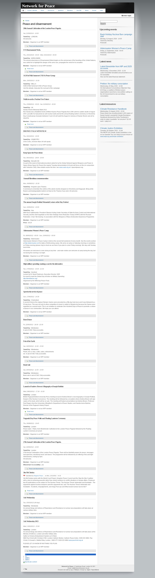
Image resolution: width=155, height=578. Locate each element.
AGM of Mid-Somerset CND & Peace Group (39, 76)
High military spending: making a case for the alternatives (43, 264)
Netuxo (77, 569)
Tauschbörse (95, 569)
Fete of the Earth (29, 341)
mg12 (88, 569)
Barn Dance (27, 320)
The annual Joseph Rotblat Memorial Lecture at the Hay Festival (45, 202)
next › (27, 558)
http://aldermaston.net (32, 243)
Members (70, 10)
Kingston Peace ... (39, 475)
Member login (126, 16)
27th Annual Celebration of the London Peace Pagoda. (42, 442)
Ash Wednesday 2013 (30, 521)
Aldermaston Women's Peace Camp (36, 230)
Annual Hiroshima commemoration (35, 178)
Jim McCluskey (28, 472)
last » (27, 559)
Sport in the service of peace (32, 292)
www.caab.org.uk (64, 167)
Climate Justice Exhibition (111, 128)
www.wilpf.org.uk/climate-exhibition (111, 136)
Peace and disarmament (36, 46)
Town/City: (103, 41)
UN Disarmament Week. (32, 50)
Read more (30, 68)
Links (101, 10)
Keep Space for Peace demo (33, 153)
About (86, 10)
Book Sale (26, 365)
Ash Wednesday (29, 498)
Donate (94, 10)
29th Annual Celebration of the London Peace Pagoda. (42, 28)
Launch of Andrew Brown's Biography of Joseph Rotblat (43, 386)
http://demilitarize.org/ (30, 278)
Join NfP (78, 10)
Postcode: (103, 43)
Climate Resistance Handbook (113, 109)
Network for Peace (38, 6)
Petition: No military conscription (114, 84)
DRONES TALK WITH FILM (34, 131)
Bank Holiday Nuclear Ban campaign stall (116, 35)
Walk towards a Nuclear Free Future (36, 99)
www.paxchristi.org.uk (76, 540)
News (42, 10)
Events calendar (32, 10)
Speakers (61, 10)
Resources (51, 10)
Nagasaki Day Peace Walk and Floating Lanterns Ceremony (44, 418)
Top (26, 569)
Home (23, 10)
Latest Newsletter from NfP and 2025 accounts (116, 67)
